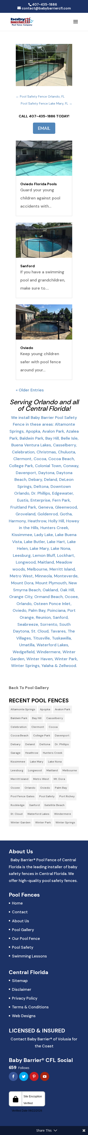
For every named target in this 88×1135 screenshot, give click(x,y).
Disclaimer (21, 989)
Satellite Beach (54, 805)
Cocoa (53, 727)
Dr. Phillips (62, 744)
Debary (16, 744)
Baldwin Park (19, 718)
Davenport (62, 735)
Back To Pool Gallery (29, 687)
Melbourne (70, 770)
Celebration (19, 727)
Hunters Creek (52, 753)
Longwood (35, 770)
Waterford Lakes (38, 814)
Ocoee (15, 788)
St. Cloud (17, 814)
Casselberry (54, 718)
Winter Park (43, 822)
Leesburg (17, 770)
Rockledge (18, 805)
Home (17, 903)
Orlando (30, 788)
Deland (30, 744)
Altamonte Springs (23, 709)
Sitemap (20, 980)
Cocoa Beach (19, 735)
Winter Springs (65, 822)
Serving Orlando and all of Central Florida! (44, 405)
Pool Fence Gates (23, 796)
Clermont (37, 727)
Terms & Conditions (30, 1007)
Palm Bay (61, 788)
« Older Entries (30, 390)
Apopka (45, 709)
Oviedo (26, 347)
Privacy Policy (24, 998)
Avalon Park (62, 709)
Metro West (41, 779)
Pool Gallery (23, 929)
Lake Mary (36, 761)
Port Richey (67, 796)
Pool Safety (47, 796)
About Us (20, 920)
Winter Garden (20, 822)
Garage (16, 753)
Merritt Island (19, 779)
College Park (41, 735)
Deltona (44, 744)
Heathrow (31, 753)
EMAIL (44, 128)
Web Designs (24, 1015)
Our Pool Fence (26, 938)
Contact (20, 911)
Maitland (52, 770)
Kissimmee (18, 761)
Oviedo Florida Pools (38, 184)
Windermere (62, 814)
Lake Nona (55, 761)
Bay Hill (37, 718)
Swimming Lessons (29, 956)
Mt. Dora (59, 779)
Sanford (27, 266)
